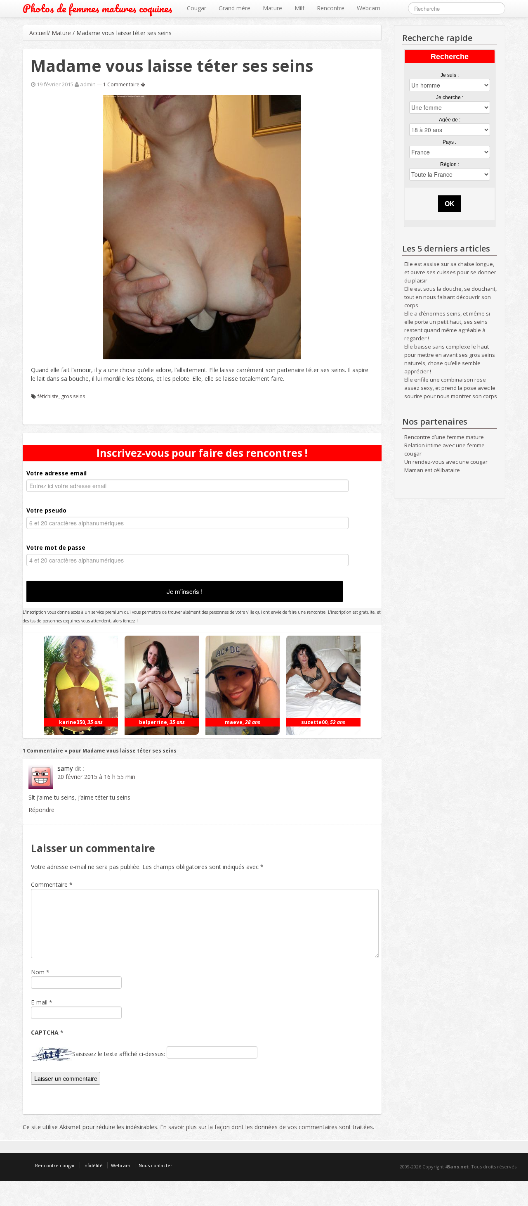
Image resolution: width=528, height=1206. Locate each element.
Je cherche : (449, 97)
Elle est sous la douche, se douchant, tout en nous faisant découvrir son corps (450, 297)
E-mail (39, 1002)
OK (450, 203)
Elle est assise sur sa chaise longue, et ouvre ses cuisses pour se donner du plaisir (450, 272)
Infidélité (93, 1165)
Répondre (41, 810)
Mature (272, 8)
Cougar (196, 8)
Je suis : (450, 75)
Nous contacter (155, 1165)
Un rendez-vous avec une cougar (446, 461)
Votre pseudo (46, 510)
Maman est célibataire (432, 470)
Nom (38, 972)
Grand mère (234, 8)
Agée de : (449, 120)
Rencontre (330, 8)
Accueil (38, 33)
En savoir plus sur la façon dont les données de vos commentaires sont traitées (266, 1127)
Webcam (368, 8)
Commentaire (52, 884)
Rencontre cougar (55, 1165)
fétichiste (48, 396)
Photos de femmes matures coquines (97, 8)
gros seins (73, 396)
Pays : (449, 142)
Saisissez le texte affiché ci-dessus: (118, 1054)
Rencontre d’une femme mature (444, 437)
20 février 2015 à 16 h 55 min (96, 777)
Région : (449, 164)
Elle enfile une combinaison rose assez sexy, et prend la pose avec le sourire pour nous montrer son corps (450, 388)
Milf (299, 8)
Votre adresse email (56, 473)
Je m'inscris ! (185, 591)
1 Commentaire (122, 84)
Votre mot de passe (55, 547)
